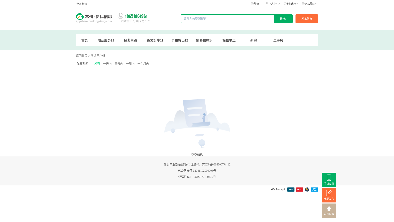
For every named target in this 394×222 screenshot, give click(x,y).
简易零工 (229, 40)
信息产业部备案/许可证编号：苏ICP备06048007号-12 (197, 164)
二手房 (278, 40)
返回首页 (81, 55)
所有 (97, 63)
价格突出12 (180, 40)
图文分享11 (155, 40)
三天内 (119, 63)
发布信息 (306, 18)
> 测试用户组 (96, 55)
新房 (253, 40)
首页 (84, 40)
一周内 (130, 63)
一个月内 (143, 63)
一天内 (107, 63)
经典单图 (130, 40)
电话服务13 (106, 40)
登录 (256, 3)
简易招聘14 (204, 40)
